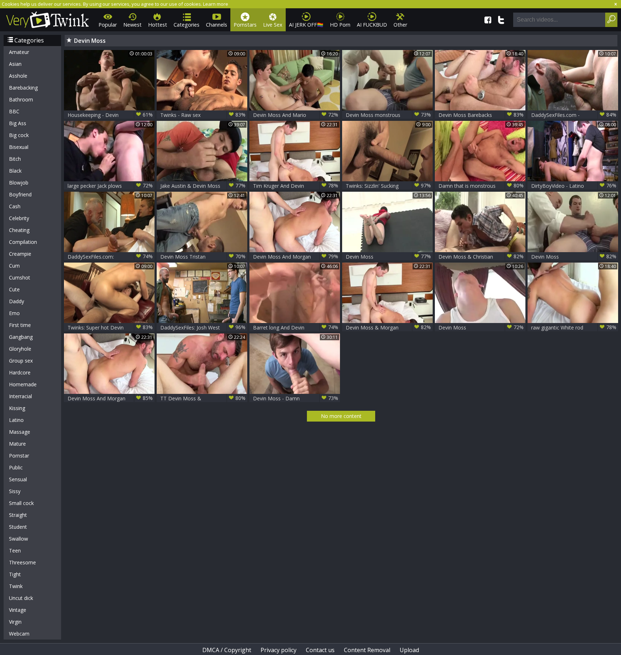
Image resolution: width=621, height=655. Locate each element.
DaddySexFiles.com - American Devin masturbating (573, 115)
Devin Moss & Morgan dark (388, 327)
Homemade (23, 384)
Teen (15, 550)
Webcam (19, 633)
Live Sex (272, 24)
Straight (18, 514)
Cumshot (19, 277)
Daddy (16, 301)
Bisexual (18, 147)
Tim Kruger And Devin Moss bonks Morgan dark (295, 186)
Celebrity (19, 218)
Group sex (21, 360)
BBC (14, 111)
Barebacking (23, 87)
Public (16, 467)
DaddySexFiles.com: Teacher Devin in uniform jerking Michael (110, 256)
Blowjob (18, 182)
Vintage (17, 609)
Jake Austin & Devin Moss (202, 185)
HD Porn (340, 24)
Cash (14, 206)
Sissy (14, 491)
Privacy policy (278, 650)
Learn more (215, 4)
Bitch (15, 158)
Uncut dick (21, 598)
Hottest (157, 24)
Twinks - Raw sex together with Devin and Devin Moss (202, 115)
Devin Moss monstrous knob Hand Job (388, 115)
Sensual (18, 479)
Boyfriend (20, 194)
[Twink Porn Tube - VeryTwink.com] (47, 18)
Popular (107, 24)
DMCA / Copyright (226, 650)
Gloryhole (20, 348)
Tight (15, 574)
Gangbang (21, 336)
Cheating (19, 230)
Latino (16, 420)
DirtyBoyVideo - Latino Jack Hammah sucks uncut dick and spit (573, 186)
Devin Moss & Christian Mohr (481, 256)
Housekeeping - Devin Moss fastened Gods (110, 115)
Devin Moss (388, 256)
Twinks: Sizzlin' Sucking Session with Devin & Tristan (388, 186)
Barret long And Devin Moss (295, 327)
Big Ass (17, 123)
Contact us (320, 650)
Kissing (17, 408)
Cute (14, 289)
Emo (14, 313)
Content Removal (367, 650)
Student (18, 526)
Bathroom (21, 99)
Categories (186, 24)
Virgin (15, 621)
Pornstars (245, 24)
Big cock (19, 135)
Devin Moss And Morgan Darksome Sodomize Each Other (110, 398)
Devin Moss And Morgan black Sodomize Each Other (295, 256)
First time (20, 325)
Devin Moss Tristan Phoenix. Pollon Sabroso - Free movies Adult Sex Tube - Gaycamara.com (202, 256)
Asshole (18, 75)
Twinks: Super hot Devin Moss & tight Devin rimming (110, 327)
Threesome (22, 562)
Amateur (19, 52)
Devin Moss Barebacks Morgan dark (481, 115)
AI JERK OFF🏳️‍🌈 (306, 24)
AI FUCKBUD (372, 24)
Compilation (23, 241)
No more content (341, 416)
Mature (17, 443)
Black (15, 170)
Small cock (21, 503)
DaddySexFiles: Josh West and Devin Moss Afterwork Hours (202, 327)
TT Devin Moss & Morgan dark (202, 398)
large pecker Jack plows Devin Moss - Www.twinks (110, 186)
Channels (216, 24)
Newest (132, 24)
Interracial (20, 396)
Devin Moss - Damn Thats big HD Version (295, 398)
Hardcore (20, 372)
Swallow (18, 538)
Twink (16, 586)
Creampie (20, 253)
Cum (14, 265)
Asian (15, 63)
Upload (409, 650)
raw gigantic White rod (573, 327)
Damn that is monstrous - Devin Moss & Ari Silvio (481, 186)
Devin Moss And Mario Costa (295, 115)
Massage (19, 431)
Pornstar (19, 455)
